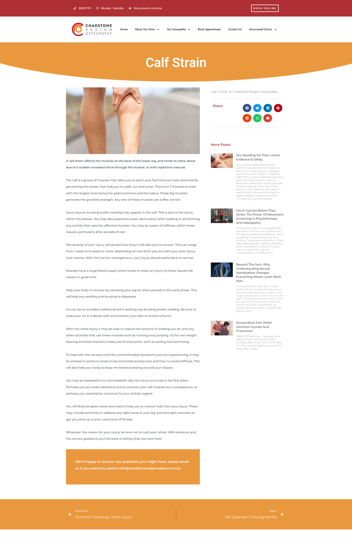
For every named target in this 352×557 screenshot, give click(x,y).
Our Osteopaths (176, 29)
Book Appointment (209, 29)
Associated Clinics (260, 29)
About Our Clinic (145, 29)
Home (124, 29)
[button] (247, 108)
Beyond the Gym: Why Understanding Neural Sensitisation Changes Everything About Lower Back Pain (258, 273)
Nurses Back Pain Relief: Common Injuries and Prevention (254, 327)
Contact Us (235, 29)
